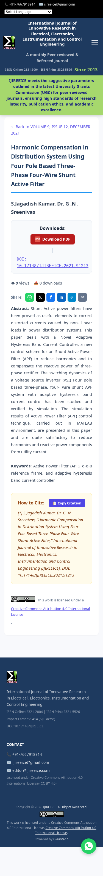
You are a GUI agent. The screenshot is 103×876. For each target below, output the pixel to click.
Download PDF (52, 239)
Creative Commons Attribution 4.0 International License (50, 611)
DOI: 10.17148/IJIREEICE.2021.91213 (52, 262)
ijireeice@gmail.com (30, 762)
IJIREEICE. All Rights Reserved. (65, 807)
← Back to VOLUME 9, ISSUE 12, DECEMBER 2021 (50, 130)
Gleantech (60, 839)
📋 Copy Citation (66, 503)
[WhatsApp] (29, 297)
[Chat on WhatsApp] (88, 846)
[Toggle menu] (95, 42)
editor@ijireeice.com (31, 770)
